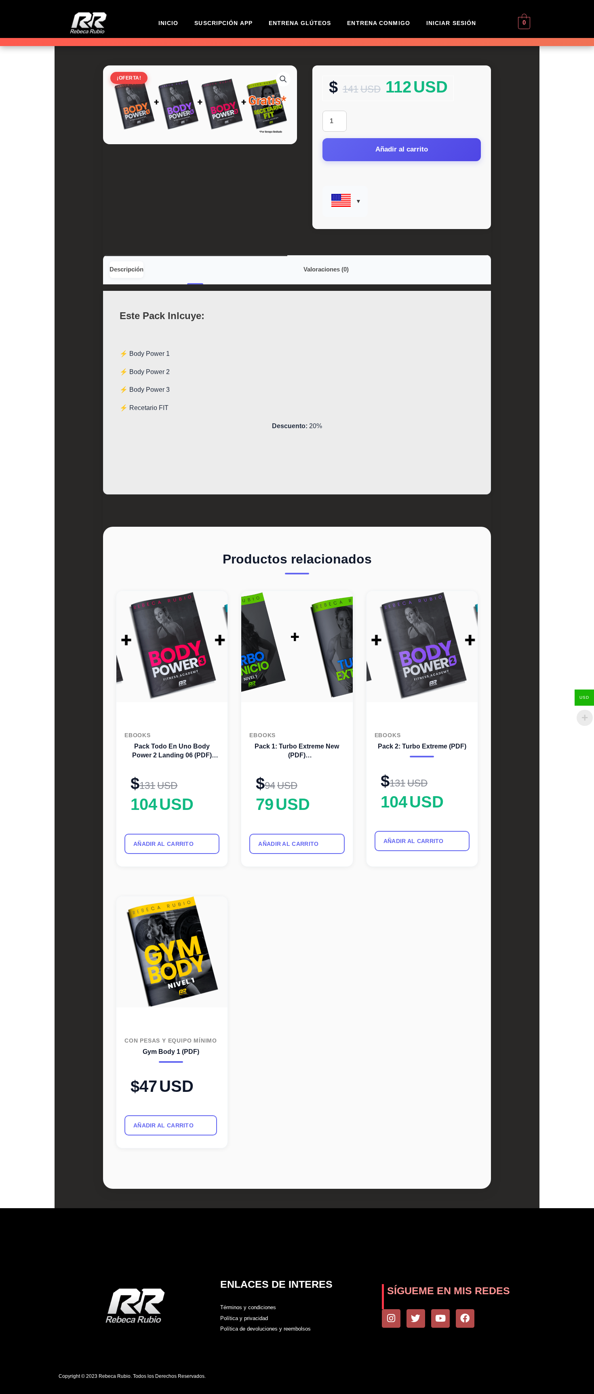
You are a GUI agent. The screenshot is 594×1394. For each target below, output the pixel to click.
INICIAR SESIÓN (451, 23)
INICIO (168, 23)
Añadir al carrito (401, 149)
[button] (283, 79)
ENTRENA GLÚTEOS (300, 23)
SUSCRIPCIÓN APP (223, 23)
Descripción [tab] (126, 269)
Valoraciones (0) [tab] (326, 269)
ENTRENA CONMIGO (378, 23)
